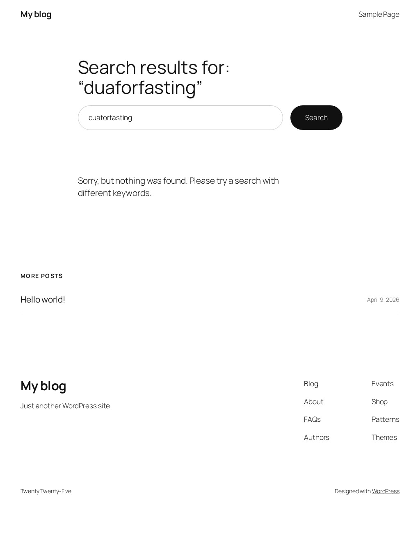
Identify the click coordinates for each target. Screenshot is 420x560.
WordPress (385, 491)
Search (316, 117)
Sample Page (378, 14)
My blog (36, 14)
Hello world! (43, 299)
